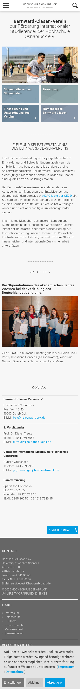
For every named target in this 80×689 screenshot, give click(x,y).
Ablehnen (34, 682)
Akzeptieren (55, 682)
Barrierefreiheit (14, 633)
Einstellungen (13, 682)
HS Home (10, 621)
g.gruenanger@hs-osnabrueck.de (36, 470)
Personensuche (14, 625)
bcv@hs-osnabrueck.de (29, 417)
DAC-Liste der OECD (58, 195)
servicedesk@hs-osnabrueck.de (30, 583)
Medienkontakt (14, 629)
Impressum (66, 667)
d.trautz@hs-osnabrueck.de (32, 442)
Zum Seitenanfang (60, 529)
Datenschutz (14, 672)
